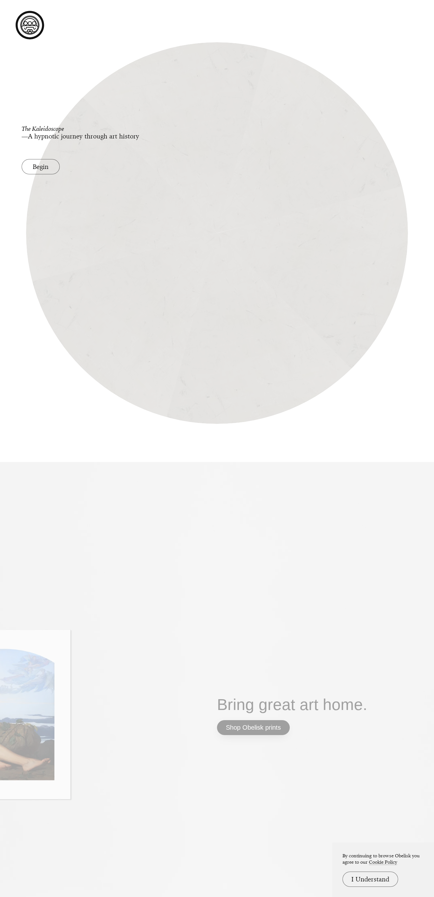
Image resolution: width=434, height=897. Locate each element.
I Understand (370, 879)
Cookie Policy (383, 862)
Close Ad (389, 551)
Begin (41, 167)
